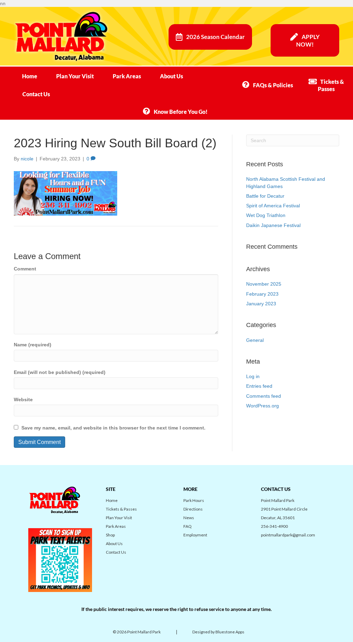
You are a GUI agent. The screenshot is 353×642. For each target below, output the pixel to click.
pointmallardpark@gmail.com (288, 534)
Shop (110, 534)
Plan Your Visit (75, 76)
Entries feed (259, 386)
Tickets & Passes (121, 509)
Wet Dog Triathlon (265, 215)
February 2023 (262, 294)
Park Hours (193, 500)
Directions (193, 509)
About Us (171, 76)
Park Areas (127, 76)
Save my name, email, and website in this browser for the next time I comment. (113, 428)
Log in (253, 376)
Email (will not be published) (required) (59, 372)
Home (29, 76)
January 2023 (261, 303)
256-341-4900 (274, 526)
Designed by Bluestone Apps (218, 631)
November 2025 (263, 284)
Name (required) (32, 344)
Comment (25, 268)
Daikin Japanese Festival (273, 225)
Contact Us (36, 94)
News (188, 517)
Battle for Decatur (265, 196)
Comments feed (263, 396)
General (255, 340)
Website (23, 399)
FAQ (187, 526)
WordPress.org (262, 405)
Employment (195, 534)
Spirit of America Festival (273, 205)
